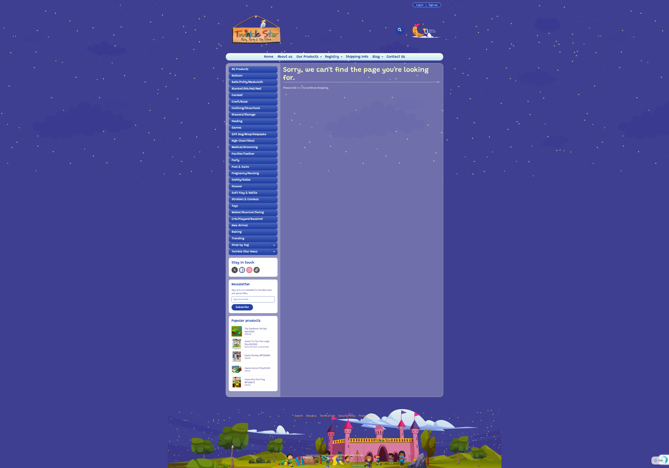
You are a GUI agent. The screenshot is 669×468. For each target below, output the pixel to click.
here (299, 88)
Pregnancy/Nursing (245, 173)
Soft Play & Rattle (244, 193)
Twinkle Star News (255, 252)
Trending (238, 238)
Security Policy (346, 416)
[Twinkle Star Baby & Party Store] (256, 29)
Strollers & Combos (245, 199)
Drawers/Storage (243, 114)
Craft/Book (240, 101)
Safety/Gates (241, 180)
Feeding (237, 121)
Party (235, 160)
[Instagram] (249, 270)
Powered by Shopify (334, 458)
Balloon (237, 75)
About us (285, 57)
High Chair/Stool (243, 141)
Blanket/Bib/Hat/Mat (246, 88)
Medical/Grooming (245, 147)
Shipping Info (357, 57)
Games (236, 127)
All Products (240, 69)
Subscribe (242, 307)
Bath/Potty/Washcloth (247, 82)
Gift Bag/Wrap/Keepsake (249, 134)
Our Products (310, 57)
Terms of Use (327, 416)
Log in (419, 4)
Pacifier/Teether (243, 154)
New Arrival (240, 225)
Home (268, 57)
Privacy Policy (367, 416)
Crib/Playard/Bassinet (247, 219)
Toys (235, 206)
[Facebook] (242, 270)
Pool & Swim (240, 167)
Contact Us (396, 57)
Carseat (237, 95)
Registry (334, 57)
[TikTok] (256, 270)
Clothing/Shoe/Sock (246, 108)
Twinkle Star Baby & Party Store (333, 455)
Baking (237, 232)
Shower (237, 186)
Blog (378, 57)
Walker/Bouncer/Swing (248, 212)
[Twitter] (235, 270)
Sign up (433, 4)
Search (299, 416)
